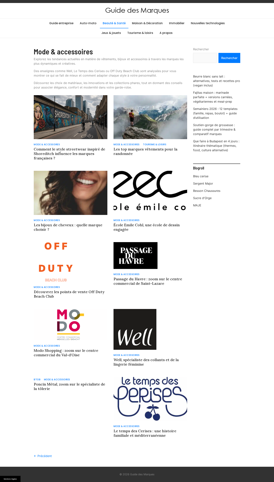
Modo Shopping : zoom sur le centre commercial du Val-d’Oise (66, 352)
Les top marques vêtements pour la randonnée (145, 151)
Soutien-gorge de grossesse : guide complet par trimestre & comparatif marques (214, 129)
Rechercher (201, 49)
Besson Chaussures (206, 191)
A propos (166, 33)
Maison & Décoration (147, 23)
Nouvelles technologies (208, 23)
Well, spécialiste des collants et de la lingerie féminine (146, 362)
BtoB (37, 379)
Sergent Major (203, 183)
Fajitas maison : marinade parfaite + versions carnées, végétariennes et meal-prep (213, 97)
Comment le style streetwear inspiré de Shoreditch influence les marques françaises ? (69, 153)
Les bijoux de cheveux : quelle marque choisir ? (68, 227)
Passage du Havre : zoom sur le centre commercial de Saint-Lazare (148, 281)
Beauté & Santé (114, 23)
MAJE (197, 205)
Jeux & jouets (111, 33)
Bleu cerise (200, 176)
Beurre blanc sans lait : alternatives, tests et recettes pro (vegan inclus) (216, 80)
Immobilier (177, 23)
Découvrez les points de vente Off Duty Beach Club (69, 294)
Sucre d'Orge (202, 198)
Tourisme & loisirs (140, 33)
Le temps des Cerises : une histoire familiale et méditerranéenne (145, 433)
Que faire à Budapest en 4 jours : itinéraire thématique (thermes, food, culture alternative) (216, 145)
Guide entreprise (61, 23)
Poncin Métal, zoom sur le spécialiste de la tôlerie (69, 386)
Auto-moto (88, 23)
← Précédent (43, 456)
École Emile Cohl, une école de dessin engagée (147, 227)
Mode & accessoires (47, 144)
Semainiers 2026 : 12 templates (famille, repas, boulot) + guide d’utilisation (215, 113)
